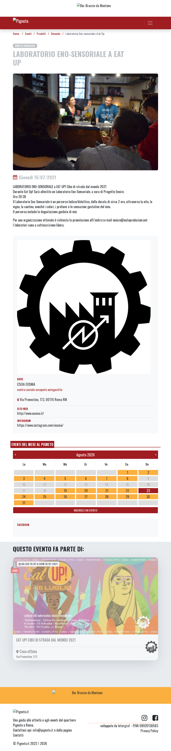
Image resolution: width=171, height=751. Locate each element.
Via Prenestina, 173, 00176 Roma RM (43, 399)
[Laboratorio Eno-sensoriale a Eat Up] (85, 121)
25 (44, 496)
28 (106, 496)
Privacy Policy (149, 730)
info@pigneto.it (43, 730)
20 (86, 490)
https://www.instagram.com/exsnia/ (40, 425)
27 (86, 496)
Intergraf (124, 725)
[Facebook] (155, 718)
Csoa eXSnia (26, 384)
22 (127, 490)
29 (127, 496)
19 (65, 490)
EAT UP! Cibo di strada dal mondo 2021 (46, 640)
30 (148, 496)
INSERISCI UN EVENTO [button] (85, 510)
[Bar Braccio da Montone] (110, 8)
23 (148, 490)
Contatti (18, 735)
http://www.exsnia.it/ (30, 413)
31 (23, 502)
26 (65, 496)
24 (24, 496)
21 (106, 490)
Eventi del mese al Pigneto (32, 444)
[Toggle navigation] (150, 23)
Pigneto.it (23, 743)
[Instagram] (147, 718)
